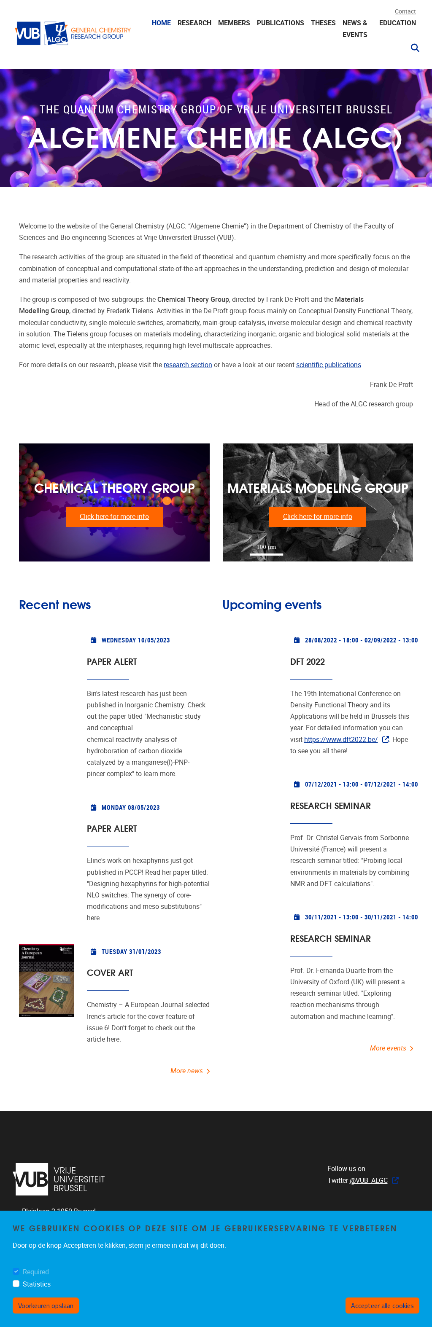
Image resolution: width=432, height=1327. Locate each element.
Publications (280, 23)
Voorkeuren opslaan (45, 1305)
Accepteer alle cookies (382, 1305)
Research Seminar (330, 804)
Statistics (37, 1284)
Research (194, 23)
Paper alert (112, 660)
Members (234, 23)
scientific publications (328, 365)
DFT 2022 (307, 660)
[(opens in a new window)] (59, 1179)
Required (36, 1272)
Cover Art (110, 971)
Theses (323, 23)
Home (161, 23)
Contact (405, 11)
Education (397, 23)
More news (186, 1071)
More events (388, 1048)
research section (188, 365)
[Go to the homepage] (74, 36)
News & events (355, 28)
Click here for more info (114, 517)
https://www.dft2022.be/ (341, 740)
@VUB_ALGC (369, 1181)
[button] (411, 48)
